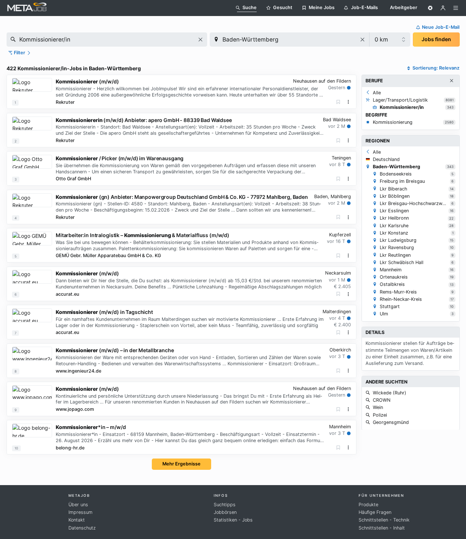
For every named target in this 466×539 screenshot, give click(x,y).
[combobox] (107, 39)
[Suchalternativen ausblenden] (451, 81)
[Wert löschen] (200, 39)
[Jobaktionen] (348, 102)
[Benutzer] (443, 8)
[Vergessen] (338, 102)
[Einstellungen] (430, 8)
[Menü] (456, 8)
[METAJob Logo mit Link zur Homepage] (27, 8)
